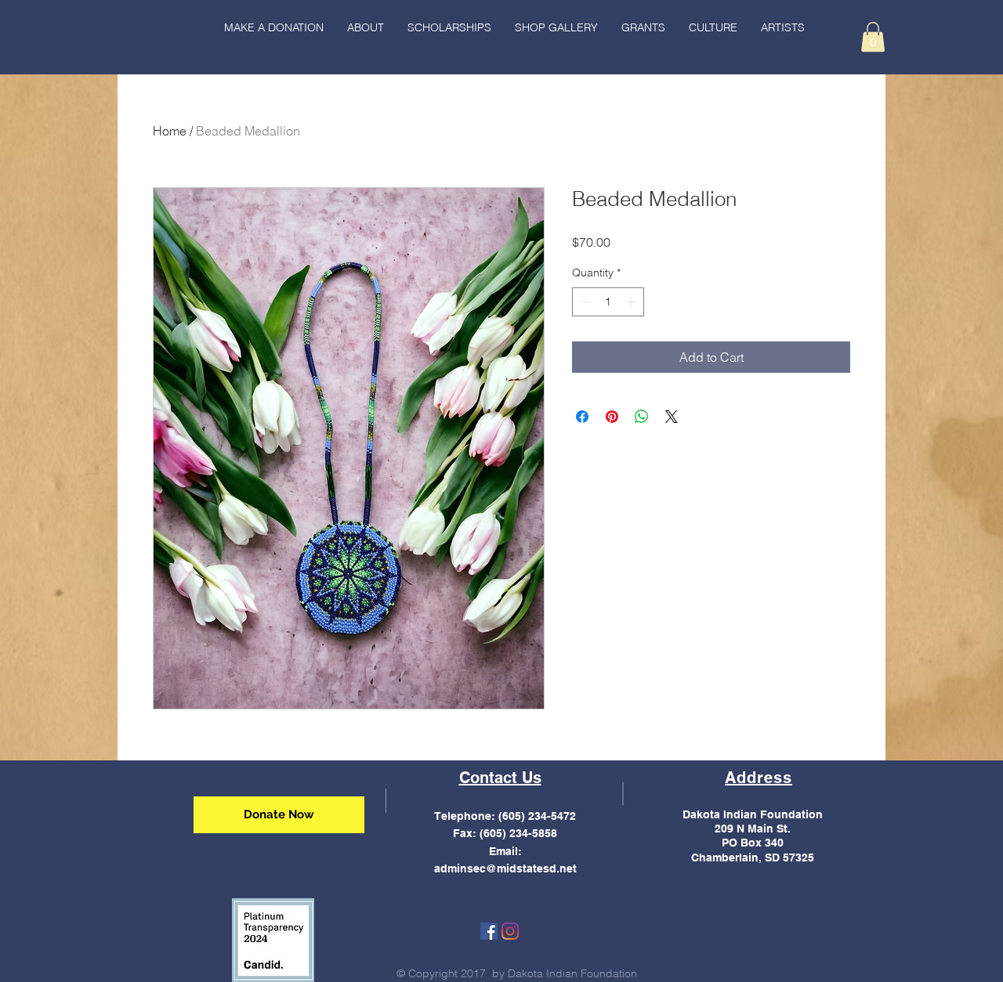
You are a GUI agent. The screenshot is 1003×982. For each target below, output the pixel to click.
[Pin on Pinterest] (612, 416)
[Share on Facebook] (582, 416)
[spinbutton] (608, 302)
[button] (713, 27)
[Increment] (632, 302)
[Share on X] (671, 416)
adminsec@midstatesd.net (505, 868)
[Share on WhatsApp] (641, 416)
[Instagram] (510, 931)
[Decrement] (584, 302)
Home (169, 131)
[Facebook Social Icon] (489, 931)
